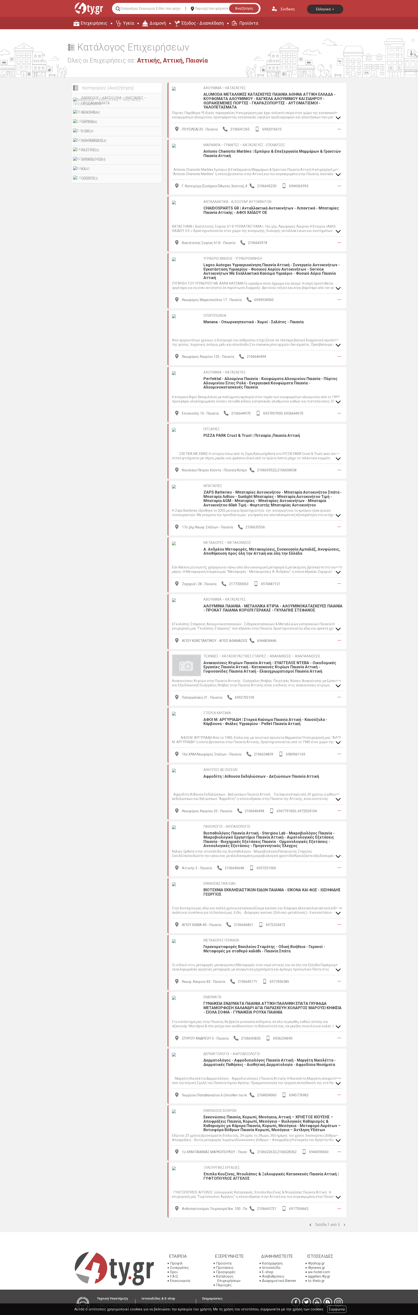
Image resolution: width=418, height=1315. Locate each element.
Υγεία (128, 23)
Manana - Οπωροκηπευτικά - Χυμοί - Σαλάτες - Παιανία (253, 322)
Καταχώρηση (272, 1263)
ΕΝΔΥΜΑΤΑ (212, 997)
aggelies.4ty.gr (319, 1276)
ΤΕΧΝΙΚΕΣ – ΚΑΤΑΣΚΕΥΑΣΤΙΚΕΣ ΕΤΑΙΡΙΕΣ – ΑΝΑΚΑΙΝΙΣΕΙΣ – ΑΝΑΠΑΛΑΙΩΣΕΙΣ (262, 656)
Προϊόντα (248, 23)
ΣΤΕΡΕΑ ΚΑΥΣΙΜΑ (217, 713)
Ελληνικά (324, 9)
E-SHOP (88, 131)
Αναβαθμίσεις (273, 1276)
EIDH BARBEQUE (94, 141)
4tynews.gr (316, 1267)
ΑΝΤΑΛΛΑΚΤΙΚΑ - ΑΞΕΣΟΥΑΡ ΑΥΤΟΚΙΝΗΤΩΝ (237, 202)
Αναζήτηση (244, 8)
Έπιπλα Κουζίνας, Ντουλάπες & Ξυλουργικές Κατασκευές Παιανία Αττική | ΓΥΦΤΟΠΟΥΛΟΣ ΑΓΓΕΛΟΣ (271, 1176)
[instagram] (338, 1302)
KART (86, 169)
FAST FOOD (90, 150)
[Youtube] (317, 1302)
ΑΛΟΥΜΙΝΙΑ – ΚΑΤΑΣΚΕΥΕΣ (224, 88)
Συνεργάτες (179, 1267)
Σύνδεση (288, 9)
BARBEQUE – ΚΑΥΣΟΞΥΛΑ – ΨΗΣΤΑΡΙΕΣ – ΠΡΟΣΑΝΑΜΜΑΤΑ (114, 100)
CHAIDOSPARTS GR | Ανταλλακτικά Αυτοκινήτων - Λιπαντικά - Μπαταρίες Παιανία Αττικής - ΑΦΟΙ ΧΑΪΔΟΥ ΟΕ (271, 210)
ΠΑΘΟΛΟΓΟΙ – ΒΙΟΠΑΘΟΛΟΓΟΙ (226, 826)
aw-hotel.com (319, 1272)
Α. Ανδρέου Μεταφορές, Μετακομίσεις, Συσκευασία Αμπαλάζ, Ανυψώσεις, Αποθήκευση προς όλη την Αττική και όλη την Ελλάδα (271, 551)
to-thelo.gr (316, 1281)
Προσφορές (226, 1272)
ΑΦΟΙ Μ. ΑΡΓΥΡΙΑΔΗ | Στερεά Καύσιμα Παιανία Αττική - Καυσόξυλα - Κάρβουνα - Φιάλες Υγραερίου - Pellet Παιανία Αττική (265, 721)
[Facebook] (295, 1302)
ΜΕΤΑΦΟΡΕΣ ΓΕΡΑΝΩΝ (221, 940)
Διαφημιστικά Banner (279, 1281)
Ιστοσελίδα (271, 1267)
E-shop (267, 1272)
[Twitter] (306, 1302)
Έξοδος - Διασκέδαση (202, 23)
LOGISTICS (90, 178)
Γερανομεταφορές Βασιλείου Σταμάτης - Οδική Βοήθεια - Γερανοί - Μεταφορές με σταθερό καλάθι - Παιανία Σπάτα (264, 948)
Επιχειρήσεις (94, 23)
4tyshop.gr (316, 1263)
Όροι (174, 1272)
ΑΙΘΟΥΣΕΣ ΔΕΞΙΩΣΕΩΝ (220, 770)
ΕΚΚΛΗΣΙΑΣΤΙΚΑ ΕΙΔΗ (219, 883)
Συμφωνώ (337, 1309)
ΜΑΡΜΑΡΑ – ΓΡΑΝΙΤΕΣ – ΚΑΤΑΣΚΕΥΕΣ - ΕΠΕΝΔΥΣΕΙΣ (244, 145)
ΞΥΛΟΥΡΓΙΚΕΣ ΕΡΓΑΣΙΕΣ (221, 1168)
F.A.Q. (174, 1276)
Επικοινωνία (180, 1281)
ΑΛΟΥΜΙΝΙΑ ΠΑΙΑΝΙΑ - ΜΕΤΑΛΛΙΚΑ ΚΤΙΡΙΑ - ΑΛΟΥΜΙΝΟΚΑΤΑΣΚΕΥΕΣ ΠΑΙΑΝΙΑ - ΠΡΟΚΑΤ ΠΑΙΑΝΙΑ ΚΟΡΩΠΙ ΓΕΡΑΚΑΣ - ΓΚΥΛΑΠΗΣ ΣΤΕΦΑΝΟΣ (273, 608)
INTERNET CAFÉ (94, 160)
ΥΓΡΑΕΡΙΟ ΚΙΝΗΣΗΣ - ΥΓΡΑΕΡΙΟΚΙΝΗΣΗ (232, 258)
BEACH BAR (91, 113)
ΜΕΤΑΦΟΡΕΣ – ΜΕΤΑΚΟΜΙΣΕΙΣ (227, 543)
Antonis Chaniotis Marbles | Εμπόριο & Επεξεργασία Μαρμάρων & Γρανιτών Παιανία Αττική (272, 153)
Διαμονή (157, 23)
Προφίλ (176, 1263)
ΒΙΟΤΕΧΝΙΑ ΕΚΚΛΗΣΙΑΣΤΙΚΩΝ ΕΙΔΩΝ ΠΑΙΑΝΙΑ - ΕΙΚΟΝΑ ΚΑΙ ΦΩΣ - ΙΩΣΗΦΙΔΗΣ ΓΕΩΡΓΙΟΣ (272, 892)
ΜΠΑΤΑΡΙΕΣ (212, 486)
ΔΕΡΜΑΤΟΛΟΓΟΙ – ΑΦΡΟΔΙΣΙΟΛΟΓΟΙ (231, 1054)
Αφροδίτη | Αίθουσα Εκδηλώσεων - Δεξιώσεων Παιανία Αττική (261, 776)
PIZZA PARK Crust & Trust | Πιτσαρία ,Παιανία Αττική (251, 435)
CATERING (89, 122)
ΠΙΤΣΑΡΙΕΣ (211, 429)
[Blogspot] (327, 1302)
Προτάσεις (225, 1267)
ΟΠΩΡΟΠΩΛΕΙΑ (214, 315)
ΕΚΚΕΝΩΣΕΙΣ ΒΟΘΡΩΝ (219, 1111)
